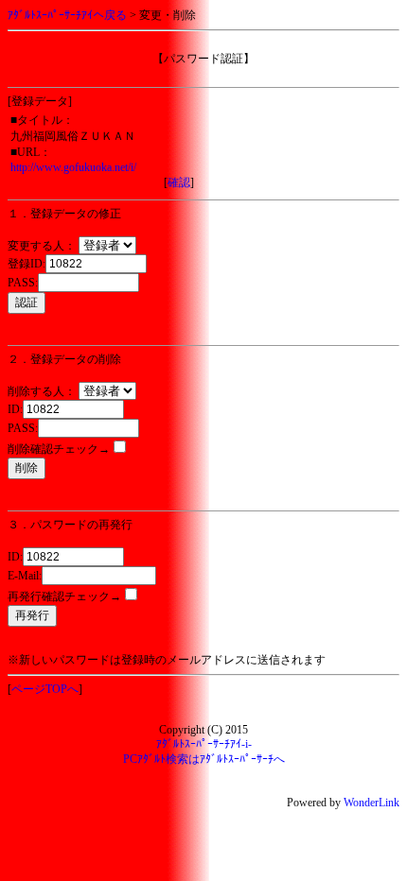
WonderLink (371, 802)
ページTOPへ (45, 689)
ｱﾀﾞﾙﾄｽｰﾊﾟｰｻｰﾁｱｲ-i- (204, 744)
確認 (179, 182)
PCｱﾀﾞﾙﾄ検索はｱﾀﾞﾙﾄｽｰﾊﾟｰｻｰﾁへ (204, 759)
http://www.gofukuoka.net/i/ (73, 167)
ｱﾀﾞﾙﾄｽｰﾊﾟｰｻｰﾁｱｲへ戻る (67, 15)
